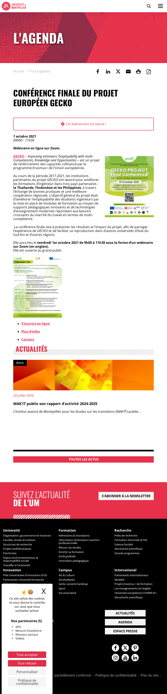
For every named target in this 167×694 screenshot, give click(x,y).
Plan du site (150, 675)
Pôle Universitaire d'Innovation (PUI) (25, 575)
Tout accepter (27, 654)
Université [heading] (11, 530)
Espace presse (125, 631)
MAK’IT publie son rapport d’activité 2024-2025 (55, 403)
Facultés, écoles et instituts (19, 540)
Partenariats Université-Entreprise (23, 579)
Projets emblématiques (17, 549)
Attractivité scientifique (128, 549)
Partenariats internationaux (131, 575)
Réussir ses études (70, 547)
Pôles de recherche (125, 535)
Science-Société (123, 544)
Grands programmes (127, 553)
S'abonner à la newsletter (126, 496)
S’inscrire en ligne (35, 323)
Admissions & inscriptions (74, 535)
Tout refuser (27, 663)
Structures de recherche (17, 544)
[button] (128, 71)
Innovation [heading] (12, 570)
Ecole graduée (67, 556)
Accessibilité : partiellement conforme (62, 675)
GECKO (18, 156)
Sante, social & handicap (73, 584)
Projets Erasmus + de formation (133, 584)
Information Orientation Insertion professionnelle (79, 541)
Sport (62, 588)
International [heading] (125, 570)
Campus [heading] (65, 570)
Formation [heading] (67, 530)
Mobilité (119, 579)
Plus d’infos (30, 331)
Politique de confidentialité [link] (27, 682)
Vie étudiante (67, 579)
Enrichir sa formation (71, 552)
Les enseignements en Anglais (132, 588)
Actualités (125, 613)
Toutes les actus (84, 459)
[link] (98, 71)
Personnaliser (27, 672)
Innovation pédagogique (74, 561)
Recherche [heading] (122, 530)
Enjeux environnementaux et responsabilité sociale (20, 559)
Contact (27, 339)
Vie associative (67, 593)
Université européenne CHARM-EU (135, 593)
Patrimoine (9, 553)
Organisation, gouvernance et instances (27, 535)
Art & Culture (66, 575)
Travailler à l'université (16, 565)
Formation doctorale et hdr (130, 540)
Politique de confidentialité (115, 675)
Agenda (125, 622)
